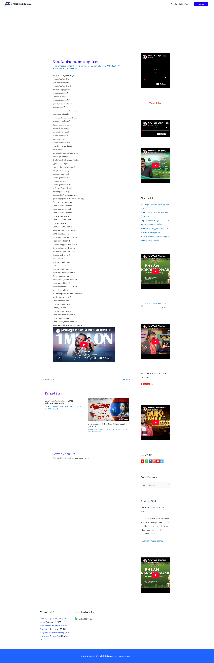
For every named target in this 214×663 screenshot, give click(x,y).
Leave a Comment (81, 66)
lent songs (118, 429)
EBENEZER (73, 68)
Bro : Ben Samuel (60, 68)
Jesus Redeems (108, 429)
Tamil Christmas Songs (53, 409)
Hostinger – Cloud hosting (152, 541)
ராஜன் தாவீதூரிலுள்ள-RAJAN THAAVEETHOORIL (59, 402)
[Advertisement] (107, 25)
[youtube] (143, 461)
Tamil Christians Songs (180, 4)
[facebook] (150, 461)
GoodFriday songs (95, 429)
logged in (68, 458)
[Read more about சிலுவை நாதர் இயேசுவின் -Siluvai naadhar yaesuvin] (108, 409)
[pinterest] (158, 461)
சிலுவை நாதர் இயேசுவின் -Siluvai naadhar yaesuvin (107, 425)
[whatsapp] (147, 461)
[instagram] (154, 461)
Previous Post (47, 379)
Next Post (128, 379)
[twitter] (162, 461)
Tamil (62, 406)
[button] (201, 4)
